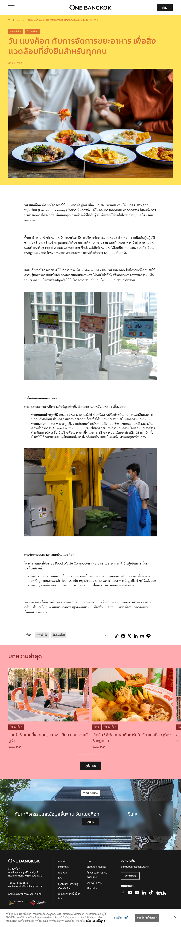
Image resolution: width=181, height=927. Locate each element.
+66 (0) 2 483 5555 (18, 883)
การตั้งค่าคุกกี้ (121, 918)
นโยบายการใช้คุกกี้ (95, 921)
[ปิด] (175, 917)
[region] (90, 918)
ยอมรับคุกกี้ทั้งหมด (147, 918)
